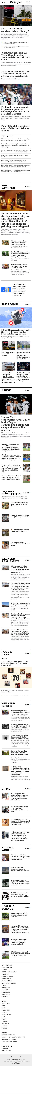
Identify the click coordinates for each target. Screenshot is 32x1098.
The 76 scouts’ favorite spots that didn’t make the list (16, 882)
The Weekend (8, 187)
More (27, 187)
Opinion (4, 331)
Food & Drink (7, 840)
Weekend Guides (8, 891)
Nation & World (8, 1035)
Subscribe (25, 406)
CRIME (6, 975)
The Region (10, 491)
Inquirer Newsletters (11, 679)
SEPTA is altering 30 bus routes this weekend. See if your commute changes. (16, 43)
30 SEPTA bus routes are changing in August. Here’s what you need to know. (16, 47)
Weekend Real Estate (10, 747)
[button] (2, 2)
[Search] (5, 2)
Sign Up (26, 680)
